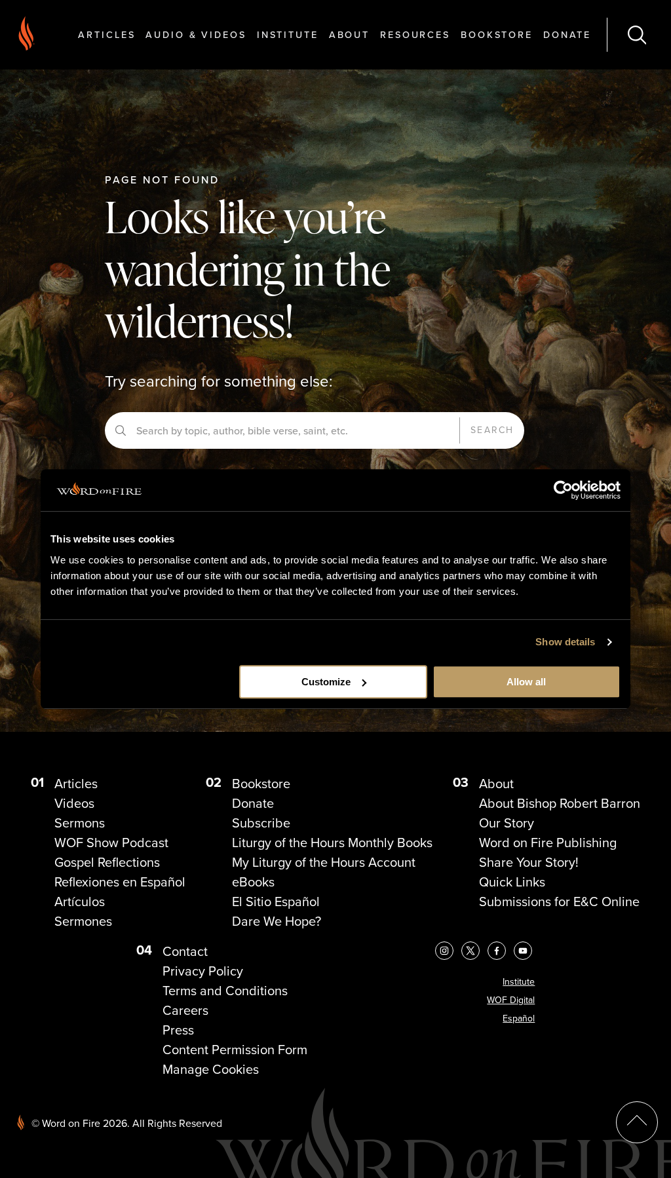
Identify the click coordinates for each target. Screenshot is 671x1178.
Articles (106, 34)
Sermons (79, 823)
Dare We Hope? (276, 921)
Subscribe (261, 823)
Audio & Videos (195, 34)
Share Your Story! (529, 862)
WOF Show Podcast (111, 842)
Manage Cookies (211, 1069)
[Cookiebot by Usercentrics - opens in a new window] (563, 490)
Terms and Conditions (225, 990)
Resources (415, 34)
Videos (74, 803)
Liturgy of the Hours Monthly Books (332, 842)
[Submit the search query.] (120, 430)
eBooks (253, 882)
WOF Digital (511, 1000)
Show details (565, 641)
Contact (185, 951)
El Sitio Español (276, 901)
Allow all (526, 681)
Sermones (83, 921)
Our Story (506, 823)
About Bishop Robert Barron (559, 803)
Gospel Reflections (107, 862)
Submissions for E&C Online (559, 901)
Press (178, 1030)
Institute (287, 34)
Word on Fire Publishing (548, 842)
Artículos (79, 901)
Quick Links (512, 882)
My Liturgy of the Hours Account (323, 862)
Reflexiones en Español (119, 882)
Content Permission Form (235, 1049)
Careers (185, 1010)
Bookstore (497, 34)
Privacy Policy (203, 971)
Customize (326, 681)
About (349, 34)
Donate (567, 34)
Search (492, 430)
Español (519, 1018)
